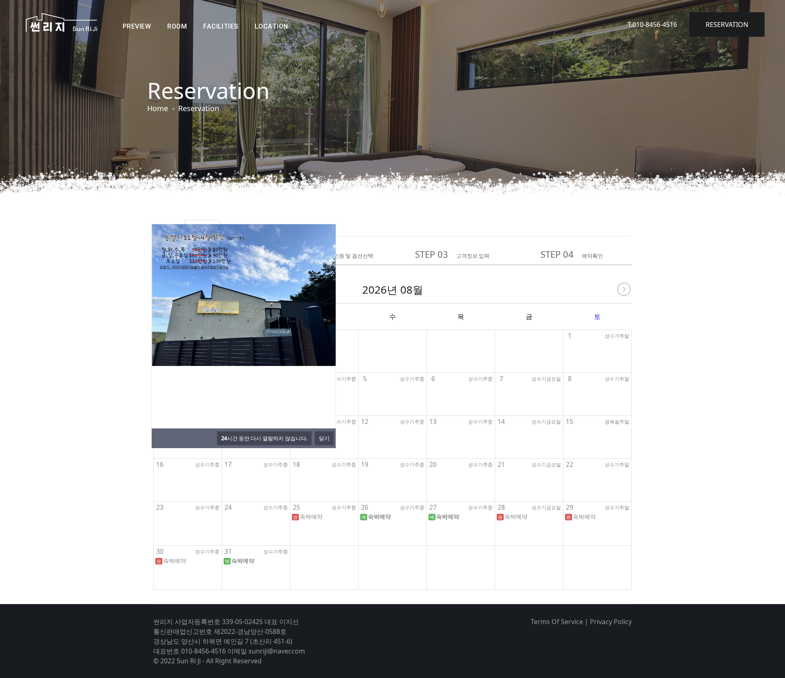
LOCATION (271, 26)
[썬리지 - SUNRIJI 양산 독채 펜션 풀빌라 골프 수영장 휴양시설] (61, 22)
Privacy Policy (611, 621)
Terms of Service (557, 621)
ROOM (177, 26)
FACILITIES (220, 26)
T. (652, 24)
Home (157, 108)
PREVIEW (137, 26)
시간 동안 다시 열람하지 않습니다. (264, 438)
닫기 (324, 438)
